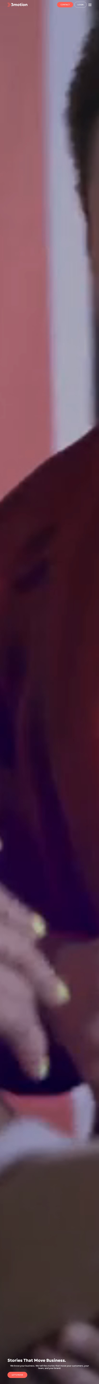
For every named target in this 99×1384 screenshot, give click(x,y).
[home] (17, 5)
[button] (90, 4)
